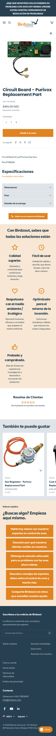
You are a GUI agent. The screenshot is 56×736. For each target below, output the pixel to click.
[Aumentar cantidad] (16, 122)
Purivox (7, 478)
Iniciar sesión (9, 667)
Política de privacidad (13, 681)
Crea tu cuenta (9, 662)
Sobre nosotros (10, 643)
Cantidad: (7, 116)
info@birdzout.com (12, 699)
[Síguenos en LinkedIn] (18, 709)
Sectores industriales (40, 643)
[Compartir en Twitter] (20, 142)
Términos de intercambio (8, 674)
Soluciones (36, 648)
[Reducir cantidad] (6, 122)
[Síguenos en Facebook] (4, 709)
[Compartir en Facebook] (15, 142)
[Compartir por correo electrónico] (29, 142)
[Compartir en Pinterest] (25, 142)
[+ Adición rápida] (40, 470)
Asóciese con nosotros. (41, 653)
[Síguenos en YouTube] (11, 709)
